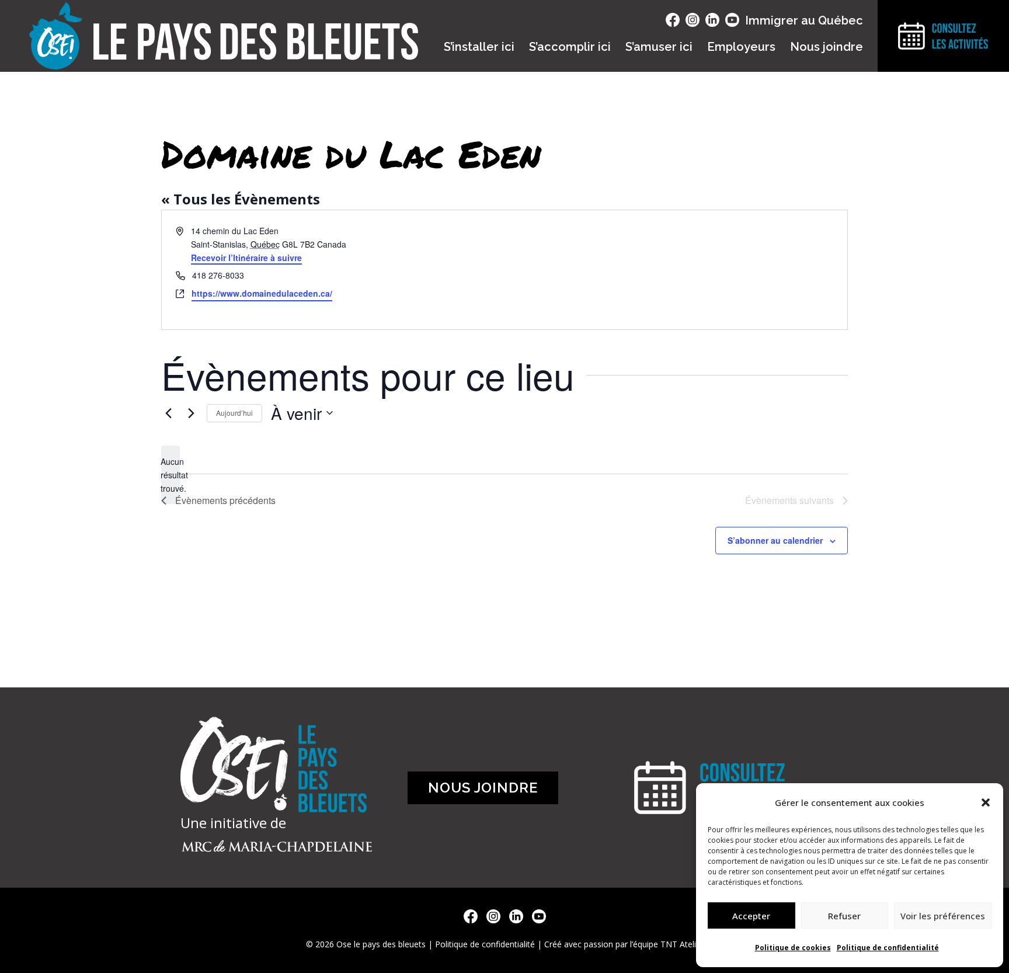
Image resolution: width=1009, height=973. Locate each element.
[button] (985, 802)
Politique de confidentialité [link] (888, 948)
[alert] (170, 475)
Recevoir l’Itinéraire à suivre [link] (246, 257)
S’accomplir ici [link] (570, 47)
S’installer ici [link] (479, 47)
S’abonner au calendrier (775, 540)
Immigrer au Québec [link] (804, 20)
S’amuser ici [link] (659, 47)
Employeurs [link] (741, 47)
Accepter (751, 916)
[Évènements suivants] (191, 413)
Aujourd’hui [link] (234, 413)
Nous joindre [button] (483, 787)
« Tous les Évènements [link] (240, 198)
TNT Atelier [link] (682, 944)
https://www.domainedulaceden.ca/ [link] (262, 293)
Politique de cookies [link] (793, 948)
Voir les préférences (942, 916)
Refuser (844, 916)
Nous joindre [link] (826, 47)
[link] (168, 413)
